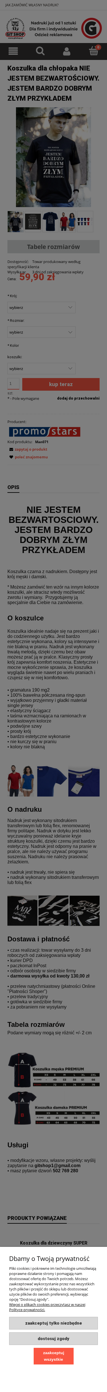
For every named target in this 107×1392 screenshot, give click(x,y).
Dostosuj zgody (53, 1338)
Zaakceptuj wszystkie (53, 1356)
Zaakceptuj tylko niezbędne (53, 1323)
